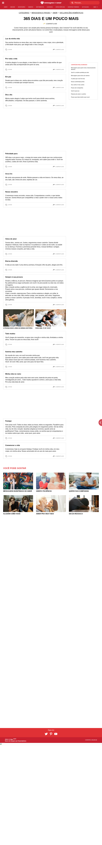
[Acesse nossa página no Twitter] (46, 734)
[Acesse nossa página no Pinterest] (51, 734)
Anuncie (94, 740)
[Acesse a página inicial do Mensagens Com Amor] (51, 3)
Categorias (24, 13)
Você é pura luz (75, 91)
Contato (88, 740)
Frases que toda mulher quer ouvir (80, 97)
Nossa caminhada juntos (77, 81)
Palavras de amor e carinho (78, 94)
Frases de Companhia (77, 88)
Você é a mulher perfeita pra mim (80, 72)
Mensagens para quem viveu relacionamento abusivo (83, 68)
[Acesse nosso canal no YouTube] (56, 734)
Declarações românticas (71, 13)
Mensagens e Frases (41, 13)
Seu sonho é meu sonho (77, 84)
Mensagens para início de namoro (80, 75)
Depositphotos (22, 741)
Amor (55, 13)
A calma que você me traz (78, 78)
